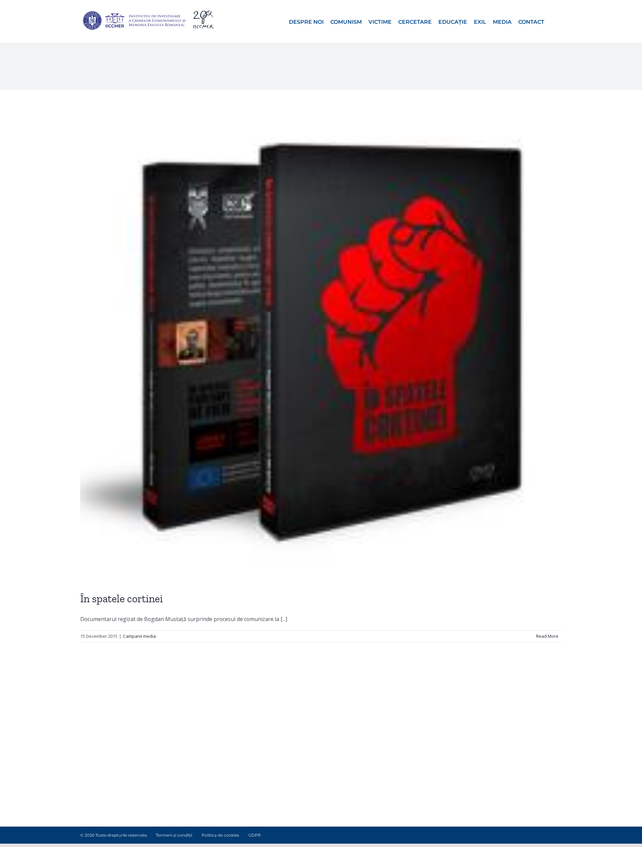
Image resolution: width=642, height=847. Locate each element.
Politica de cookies (220, 835)
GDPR (254, 835)
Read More (547, 636)
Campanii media (139, 636)
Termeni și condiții (174, 835)
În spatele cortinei (121, 598)
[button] (553, 21)
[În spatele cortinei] (321, 341)
